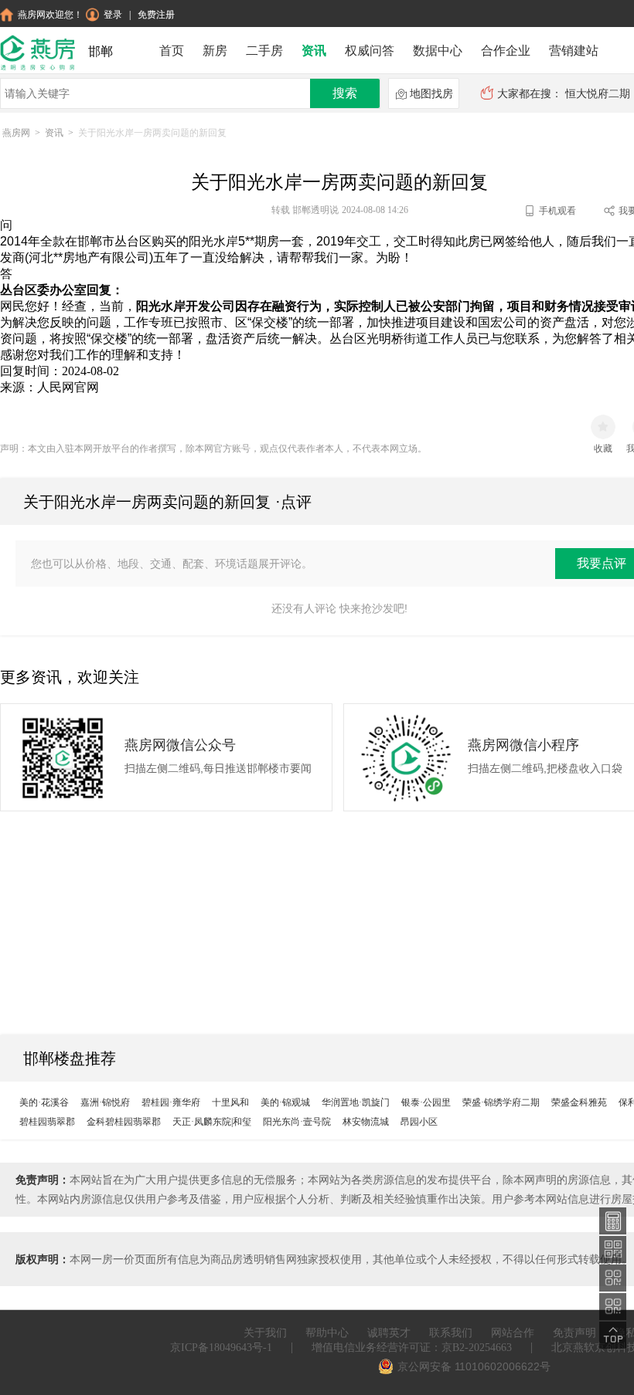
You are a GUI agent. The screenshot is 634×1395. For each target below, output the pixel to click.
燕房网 (16, 132)
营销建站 (573, 50)
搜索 (344, 93)
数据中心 (437, 50)
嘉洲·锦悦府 (105, 1102)
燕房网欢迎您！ (50, 14)
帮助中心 (327, 1333)
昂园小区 (419, 1121)
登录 (113, 14)
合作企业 (505, 50)
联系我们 (450, 1333)
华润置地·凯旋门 (356, 1102)
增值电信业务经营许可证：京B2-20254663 (412, 1347)
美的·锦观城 (285, 1102)
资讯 (314, 50)
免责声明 (574, 1333)
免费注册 (156, 14)
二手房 (264, 50)
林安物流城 (366, 1121)
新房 (215, 50)
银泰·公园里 (426, 1102)
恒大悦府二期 (597, 94)
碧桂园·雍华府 (170, 1102)
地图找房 (431, 94)
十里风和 (230, 1102)
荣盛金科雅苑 (579, 1102)
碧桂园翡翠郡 (47, 1121)
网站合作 (512, 1333)
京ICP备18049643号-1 (221, 1347)
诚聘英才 (389, 1333)
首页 (171, 50)
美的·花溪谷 (44, 1102)
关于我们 (265, 1333)
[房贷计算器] (613, 1220)
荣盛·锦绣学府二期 (501, 1102)
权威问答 (369, 50)
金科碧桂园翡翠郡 (124, 1121)
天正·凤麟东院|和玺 (211, 1121)
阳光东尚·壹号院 (297, 1121)
